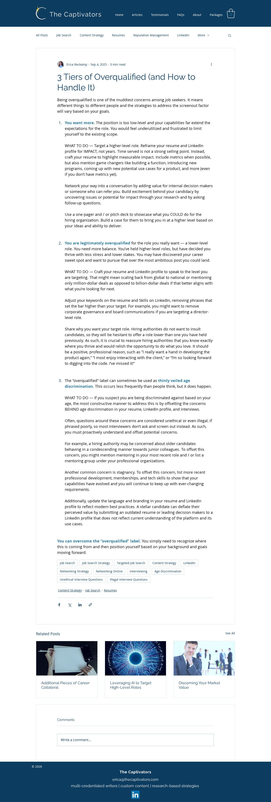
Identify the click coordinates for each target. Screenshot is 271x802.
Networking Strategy (74, 571)
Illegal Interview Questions (129, 579)
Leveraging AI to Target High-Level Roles (130, 685)
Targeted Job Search (131, 563)
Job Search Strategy (96, 563)
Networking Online (109, 571)
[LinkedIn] (135, 795)
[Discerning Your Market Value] (204, 658)
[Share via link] (90, 605)
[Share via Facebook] (59, 605)
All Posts (42, 35)
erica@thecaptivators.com (135, 779)
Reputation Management (151, 35)
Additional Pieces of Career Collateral (65, 685)
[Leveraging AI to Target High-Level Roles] (135, 658)
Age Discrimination (168, 571)
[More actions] (211, 64)
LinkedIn (183, 35)
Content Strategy (92, 35)
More (201, 35)
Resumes (118, 35)
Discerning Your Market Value (199, 685)
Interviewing (138, 571)
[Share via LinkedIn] (80, 605)
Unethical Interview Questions (81, 579)
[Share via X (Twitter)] (70, 605)
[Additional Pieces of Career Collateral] (66, 658)
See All (230, 633)
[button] (231, 13)
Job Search (63, 35)
